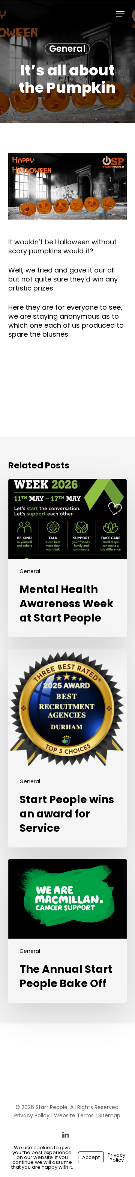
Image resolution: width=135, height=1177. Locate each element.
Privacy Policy (32, 1115)
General (67, 48)
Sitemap (109, 1115)
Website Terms (74, 1115)
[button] (120, 14)
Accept (91, 1157)
